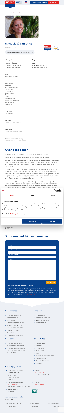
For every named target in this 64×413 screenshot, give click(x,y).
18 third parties (15, 214)
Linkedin (8, 399)
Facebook (10, 399)
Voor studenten (41, 322)
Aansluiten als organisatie (15, 345)
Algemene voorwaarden (13, 403)
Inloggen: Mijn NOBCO (14, 325)
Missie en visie (40, 343)
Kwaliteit (38, 353)
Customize (31, 221)
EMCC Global (40, 348)
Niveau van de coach (43, 320)
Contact (56, 406)
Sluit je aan (53, 2)
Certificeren (11, 320)
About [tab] (53, 195)
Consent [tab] (11, 195)
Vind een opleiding (13, 317)
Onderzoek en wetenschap (45, 356)
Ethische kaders (53, 403)
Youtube (12, 399)
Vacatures (39, 363)
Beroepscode (40, 351)
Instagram (6, 399)
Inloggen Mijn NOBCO (39, 2)
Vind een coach (41, 315)
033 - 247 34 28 (39, 372)
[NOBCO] (10, 8)
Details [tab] (32, 195)
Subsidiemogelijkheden (15, 328)
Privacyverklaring (34, 403)
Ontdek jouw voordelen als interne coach (16, 351)
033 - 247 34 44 (13, 384)
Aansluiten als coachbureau (16, 348)
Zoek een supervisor (13, 330)
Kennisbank (11, 333)
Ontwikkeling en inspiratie (15, 322)
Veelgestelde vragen (42, 361)
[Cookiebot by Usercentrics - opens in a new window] (55, 190)
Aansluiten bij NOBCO (14, 315)
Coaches (11, 12)
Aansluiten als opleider (14, 343)
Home (6, 12)
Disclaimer (35, 406)
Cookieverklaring (10, 406)
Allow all (52, 221)
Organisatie (39, 345)
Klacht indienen (41, 358)
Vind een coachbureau (43, 317)
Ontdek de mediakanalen (15, 335)
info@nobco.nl (31, 294)
